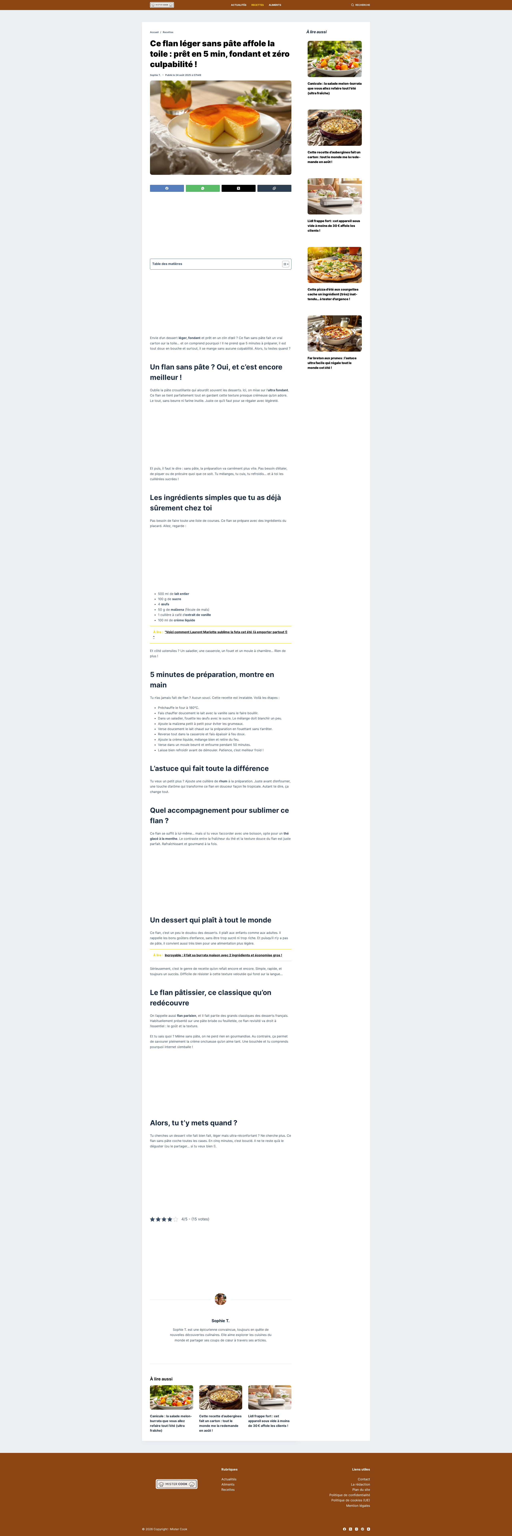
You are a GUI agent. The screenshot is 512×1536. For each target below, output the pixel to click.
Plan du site (361, 1490)
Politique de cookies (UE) (350, 1500)
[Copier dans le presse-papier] (274, 188)
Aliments (275, 4)
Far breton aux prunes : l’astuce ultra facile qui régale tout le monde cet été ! (332, 363)
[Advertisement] (220, 226)
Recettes (257, 4)
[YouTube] (368, 1529)
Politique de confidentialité (349, 1495)
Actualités (238, 4)
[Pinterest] (362, 1529)
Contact (364, 1479)
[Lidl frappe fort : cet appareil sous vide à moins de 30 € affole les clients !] (269, 1397)
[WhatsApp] (203, 188)
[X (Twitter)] (239, 188)
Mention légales (358, 1506)
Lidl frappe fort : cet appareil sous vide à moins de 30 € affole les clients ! (269, 1421)
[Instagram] (356, 1529)
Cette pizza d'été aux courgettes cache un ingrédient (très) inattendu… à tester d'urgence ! (333, 294)
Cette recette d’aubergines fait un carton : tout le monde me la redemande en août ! (334, 157)
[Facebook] (167, 188)
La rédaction (360, 1484)
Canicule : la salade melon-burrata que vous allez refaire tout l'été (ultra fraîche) (335, 88)
